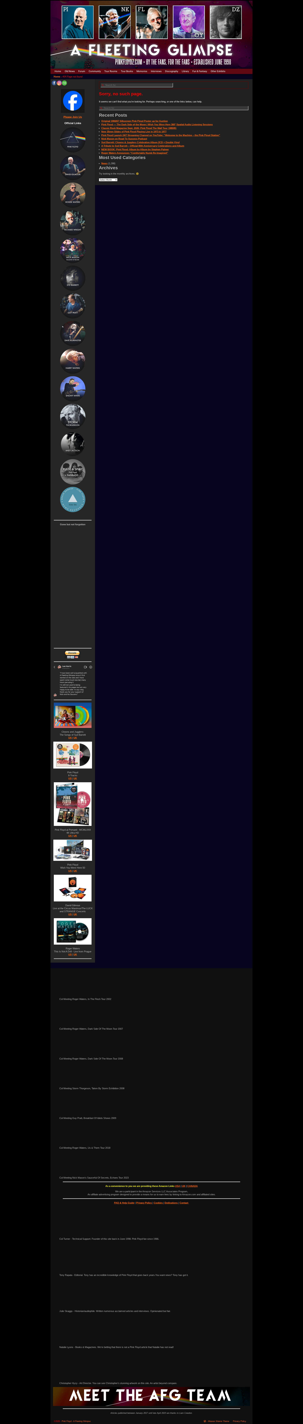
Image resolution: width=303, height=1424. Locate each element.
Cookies (158, 1202)
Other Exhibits (218, 71)
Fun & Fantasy (199, 71)
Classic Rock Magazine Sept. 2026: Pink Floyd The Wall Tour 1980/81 (138, 128)
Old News (70, 71)
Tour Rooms (110, 71)
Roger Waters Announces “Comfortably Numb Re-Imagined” (134, 153)
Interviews (156, 71)
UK (75, 737)
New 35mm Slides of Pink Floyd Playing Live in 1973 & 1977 (133, 131)
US (70, 737)
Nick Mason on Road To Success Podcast (124, 138)
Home (58, 71)
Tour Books (127, 71)
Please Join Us (72, 117)
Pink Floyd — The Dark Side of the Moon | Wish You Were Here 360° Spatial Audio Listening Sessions (157, 124)
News (104, 163)
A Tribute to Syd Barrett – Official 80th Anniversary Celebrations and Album (142, 145)
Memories (142, 71)
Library (185, 71)
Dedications (171, 1202)
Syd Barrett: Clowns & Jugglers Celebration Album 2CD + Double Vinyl (140, 142)
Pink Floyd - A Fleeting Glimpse (76, 1421)
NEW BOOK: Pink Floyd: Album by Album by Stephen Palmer (135, 149)
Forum (81, 71)
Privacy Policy (144, 1202)
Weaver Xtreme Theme (218, 1421)
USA (177, 1186)
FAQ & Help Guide (124, 1202)
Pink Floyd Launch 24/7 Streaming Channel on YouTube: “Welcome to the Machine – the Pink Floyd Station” (160, 135)
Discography (171, 71)
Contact (184, 1202)
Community (95, 71)
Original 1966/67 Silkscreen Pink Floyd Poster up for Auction (134, 121)
